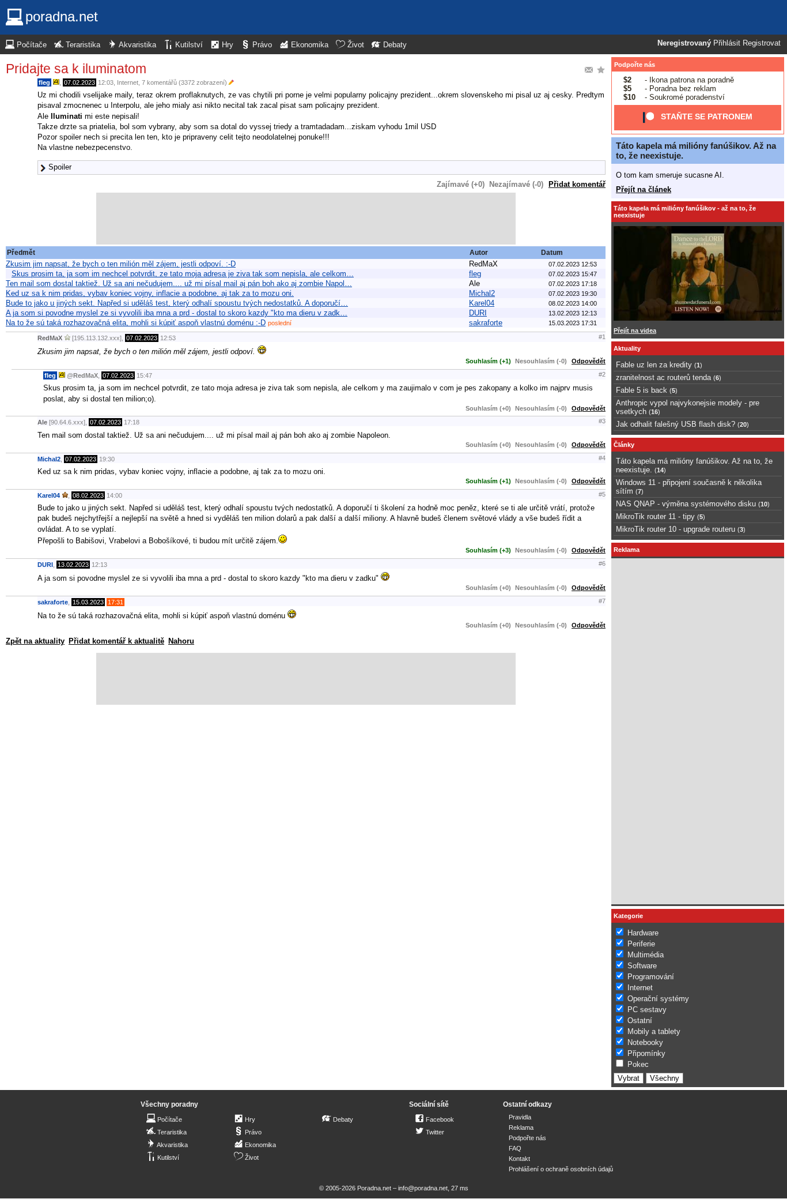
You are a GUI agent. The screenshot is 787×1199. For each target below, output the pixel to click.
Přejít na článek (643, 189)
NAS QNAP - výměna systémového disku (686, 503)
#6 (602, 563)
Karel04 (481, 303)
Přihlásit (726, 43)
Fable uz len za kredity (654, 364)
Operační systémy (658, 998)
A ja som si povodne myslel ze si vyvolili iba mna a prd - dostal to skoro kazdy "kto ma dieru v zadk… (176, 313)
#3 (602, 421)
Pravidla (520, 1117)
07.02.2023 (79, 82)
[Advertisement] (306, 219)
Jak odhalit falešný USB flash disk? (675, 424)
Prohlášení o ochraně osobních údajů (561, 1169)
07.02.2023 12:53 (572, 264)
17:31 (115, 602)
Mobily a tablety (653, 1031)
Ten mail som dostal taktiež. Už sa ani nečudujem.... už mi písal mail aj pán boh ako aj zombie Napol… (179, 283)
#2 (602, 374)
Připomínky (646, 1053)
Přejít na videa (635, 330)
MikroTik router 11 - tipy (655, 516)
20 (743, 424)
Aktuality (627, 348)
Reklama (521, 1127)
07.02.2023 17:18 (572, 283)
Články (624, 444)
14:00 (114, 495)
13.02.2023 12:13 (572, 313)
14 (660, 470)
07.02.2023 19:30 (572, 293)
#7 (602, 600)
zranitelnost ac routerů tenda (663, 377)
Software (642, 965)
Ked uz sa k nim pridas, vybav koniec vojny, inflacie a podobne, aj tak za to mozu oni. (150, 293)
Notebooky (645, 1042)
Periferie (641, 943)
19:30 (107, 459)
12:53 (168, 337)
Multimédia (645, 954)
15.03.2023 (88, 602)
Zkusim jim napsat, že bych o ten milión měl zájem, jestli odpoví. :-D (121, 264)
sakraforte (485, 322)
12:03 (105, 82)
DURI (478, 313)
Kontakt (519, 1158)
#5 (602, 494)
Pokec (638, 1064)
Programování (650, 976)
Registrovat (762, 43)
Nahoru (181, 641)
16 (654, 411)
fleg (44, 82)
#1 (602, 336)
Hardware (643, 933)
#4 (602, 457)
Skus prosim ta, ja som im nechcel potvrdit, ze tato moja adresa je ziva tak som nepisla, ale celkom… (183, 273)
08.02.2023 (88, 495)
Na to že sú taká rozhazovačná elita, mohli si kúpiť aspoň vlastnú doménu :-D (136, 322)
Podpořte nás (634, 64)
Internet (127, 82)
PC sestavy (647, 1009)
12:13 (99, 564)
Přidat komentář (577, 184)
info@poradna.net (423, 1188)
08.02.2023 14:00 (572, 303)
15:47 (144, 375)
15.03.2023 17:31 (572, 323)
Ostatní (639, 1020)
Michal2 (482, 293)
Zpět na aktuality (35, 641)
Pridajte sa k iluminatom (76, 68)
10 (763, 504)
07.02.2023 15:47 (572, 273)
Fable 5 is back (641, 390)
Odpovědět (589, 361)
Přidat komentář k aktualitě (116, 641)
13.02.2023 (73, 564)
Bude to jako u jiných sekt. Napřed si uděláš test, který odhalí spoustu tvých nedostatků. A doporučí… (177, 303)
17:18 (131, 422)
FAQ (515, 1148)
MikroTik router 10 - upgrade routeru (675, 529)
